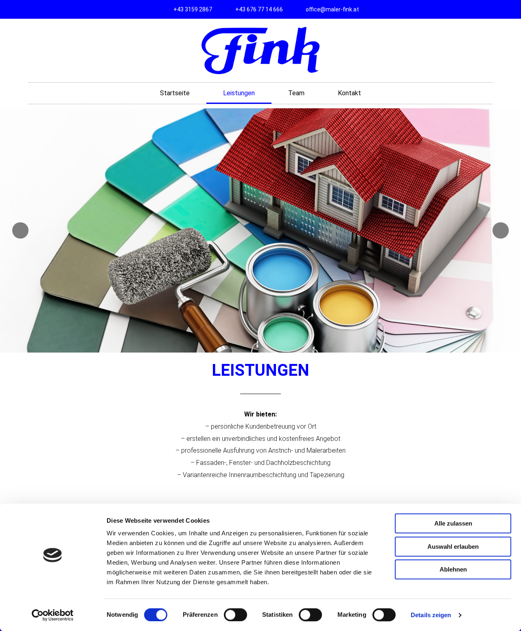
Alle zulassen (453, 523)
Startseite (175, 93)
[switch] (235, 614)
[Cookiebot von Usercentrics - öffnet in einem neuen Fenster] (52, 615)
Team (296, 93)
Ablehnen (453, 569)
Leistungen (239, 93)
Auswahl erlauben (453, 546)
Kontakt (349, 93)
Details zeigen (431, 614)
